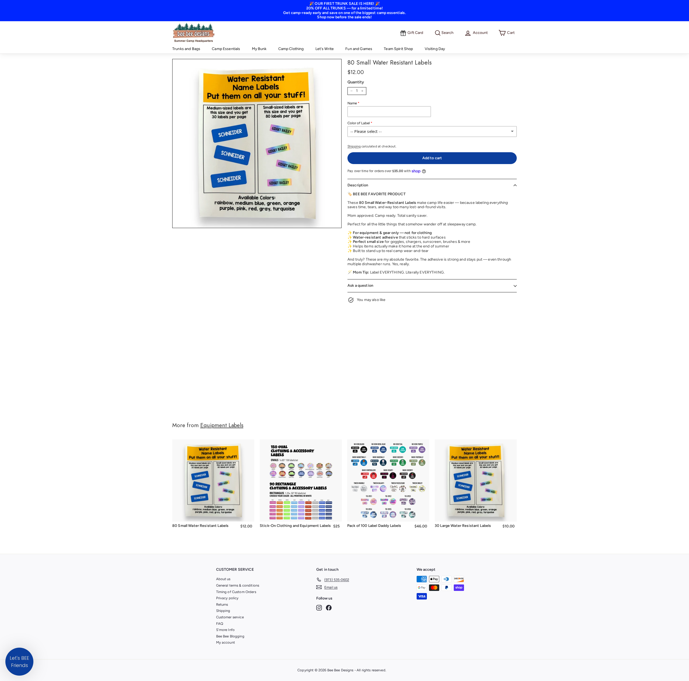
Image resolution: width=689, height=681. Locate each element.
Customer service (230, 617)
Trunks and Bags (186, 49)
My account (225, 642)
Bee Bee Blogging (230, 636)
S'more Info (225, 630)
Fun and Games (358, 49)
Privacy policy (227, 598)
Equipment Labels (221, 425)
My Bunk (259, 49)
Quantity (355, 82)
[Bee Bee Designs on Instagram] (319, 608)
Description (357, 185)
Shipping (354, 146)
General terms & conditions (237, 585)
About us (223, 579)
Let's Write (324, 49)
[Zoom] (257, 143)
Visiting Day (435, 49)
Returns (222, 604)
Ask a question (360, 285)
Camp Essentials (226, 49)
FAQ (219, 624)
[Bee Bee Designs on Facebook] (329, 608)
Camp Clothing (291, 49)
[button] (19, 662)
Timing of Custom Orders (236, 592)
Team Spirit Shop (398, 49)
